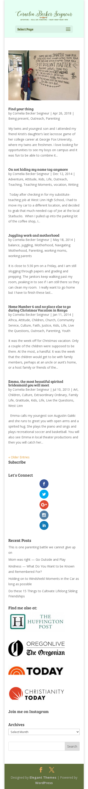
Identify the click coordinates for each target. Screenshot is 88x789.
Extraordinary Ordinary (50, 395)
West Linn (15, 405)
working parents (20, 256)
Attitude (31, 179)
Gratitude (22, 400)
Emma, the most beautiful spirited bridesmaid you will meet (35, 383)
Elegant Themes (43, 777)
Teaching (15, 184)
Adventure (15, 179)
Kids (41, 179)
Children (38, 320)
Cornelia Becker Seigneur (31, 113)
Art (75, 389)
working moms (55, 250)
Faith (36, 325)
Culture (26, 325)
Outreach (37, 118)
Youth (66, 331)
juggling (27, 245)
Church (50, 320)
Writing (73, 184)
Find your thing (21, 108)
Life (49, 179)
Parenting (53, 118)
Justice (46, 325)
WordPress (44, 783)
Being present (18, 118)
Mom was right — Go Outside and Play (36, 559)
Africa (12, 320)
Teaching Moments (37, 184)
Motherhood (44, 245)
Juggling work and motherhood (33, 235)
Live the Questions (59, 400)
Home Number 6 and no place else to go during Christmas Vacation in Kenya (39, 308)
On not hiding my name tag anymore (38, 169)
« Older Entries (19, 457)
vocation (60, 184)
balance (14, 245)
